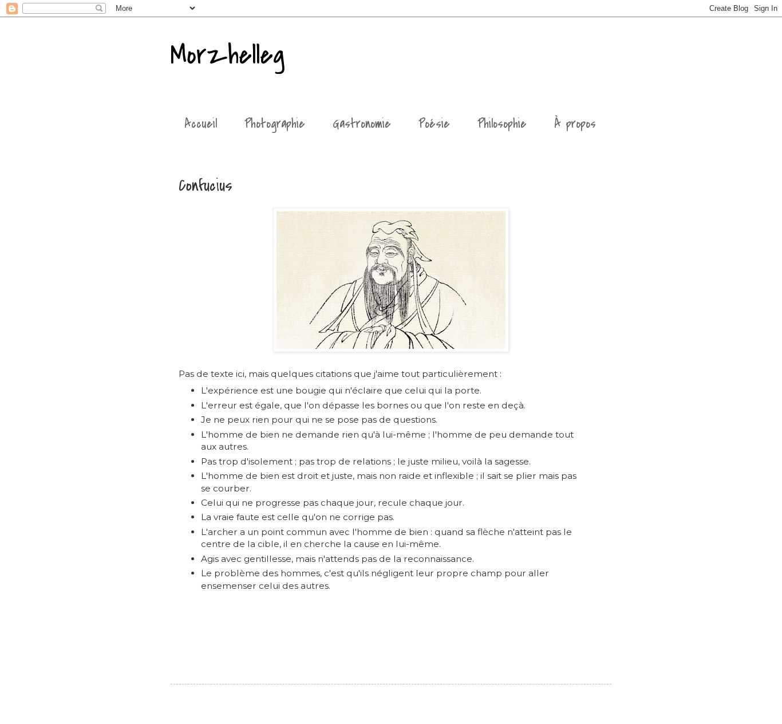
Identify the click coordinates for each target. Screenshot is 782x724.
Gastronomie (362, 124)
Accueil (200, 124)
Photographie (274, 124)
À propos (575, 124)
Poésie (434, 124)
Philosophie (502, 124)
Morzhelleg (228, 55)
